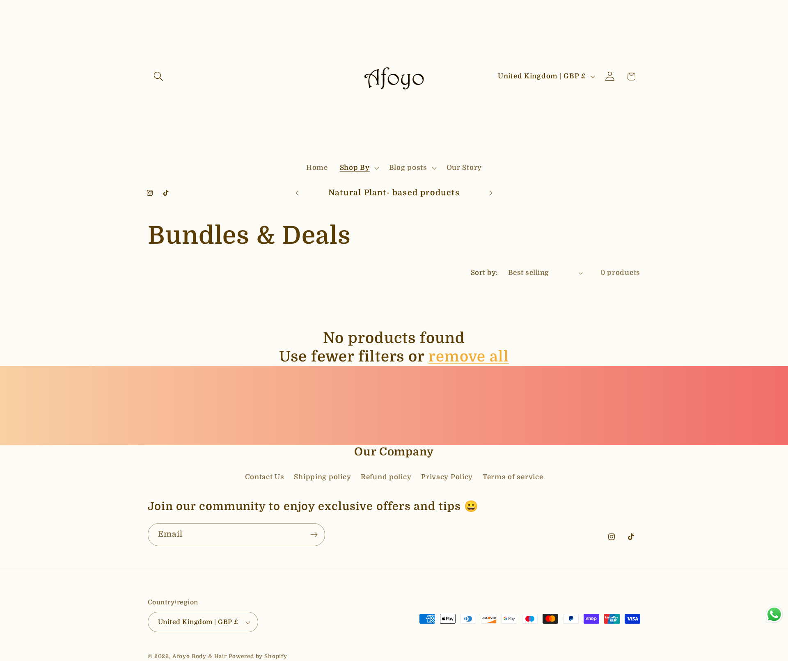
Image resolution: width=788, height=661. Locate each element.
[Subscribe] (314, 534)
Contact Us (264, 476)
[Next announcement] (491, 193)
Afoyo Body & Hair (199, 656)
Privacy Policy (447, 476)
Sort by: (484, 273)
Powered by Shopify (258, 656)
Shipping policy (322, 476)
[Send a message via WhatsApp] (774, 614)
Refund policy (386, 476)
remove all (468, 356)
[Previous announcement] (297, 193)
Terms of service (513, 476)
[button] (159, 76)
